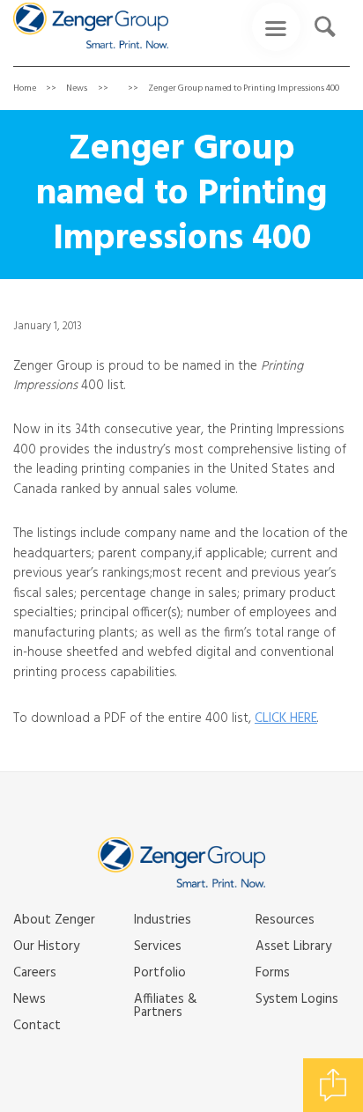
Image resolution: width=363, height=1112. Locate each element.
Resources (285, 920)
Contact (37, 1025)
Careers (34, 972)
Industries (162, 920)
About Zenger (54, 920)
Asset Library (293, 946)
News (76, 88)
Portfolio (160, 972)
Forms (273, 972)
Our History (46, 946)
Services (158, 946)
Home (24, 88)
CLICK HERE (286, 718)
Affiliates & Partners (165, 1006)
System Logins (297, 999)
